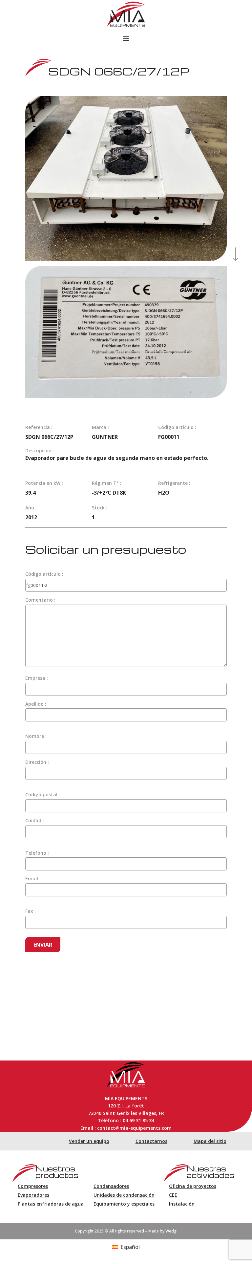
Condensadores (111, 1186)
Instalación (182, 1204)
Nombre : (36, 736)
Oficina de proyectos (192, 1186)
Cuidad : (34, 820)
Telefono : (37, 853)
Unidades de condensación (124, 1195)
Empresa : (36, 678)
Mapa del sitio (210, 1141)
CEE (173, 1195)
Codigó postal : (42, 794)
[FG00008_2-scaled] (126, 259)
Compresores (33, 1186)
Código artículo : (44, 574)
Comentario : (40, 600)
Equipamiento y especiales (124, 1204)
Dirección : (37, 762)
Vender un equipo (89, 1141)
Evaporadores (33, 1195)
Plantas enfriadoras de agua (51, 1204)
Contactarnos (151, 1141)
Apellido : (35, 704)
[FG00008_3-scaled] (126, 395)
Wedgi (171, 1231)
